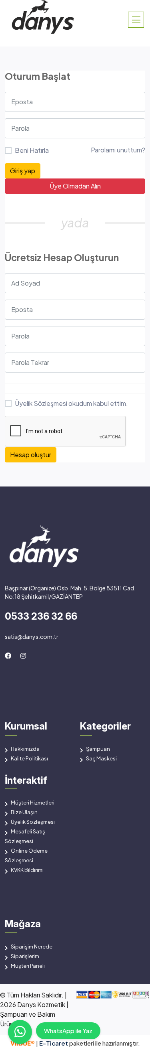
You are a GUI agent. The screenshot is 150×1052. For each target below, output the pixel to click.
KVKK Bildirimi (27, 870)
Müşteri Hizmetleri (32, 802)
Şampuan (98, 749)
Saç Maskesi (101, 758)
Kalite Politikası (29, 758)
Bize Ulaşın (24, 812)
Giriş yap (22, 170)
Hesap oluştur (30, 454)
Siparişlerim (25, 956)
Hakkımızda (25, 749)
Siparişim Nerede (31, 946)
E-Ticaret (54, 1043)
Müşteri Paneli (28, 966)
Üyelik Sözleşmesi (41, 403)
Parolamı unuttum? (118, 150)
